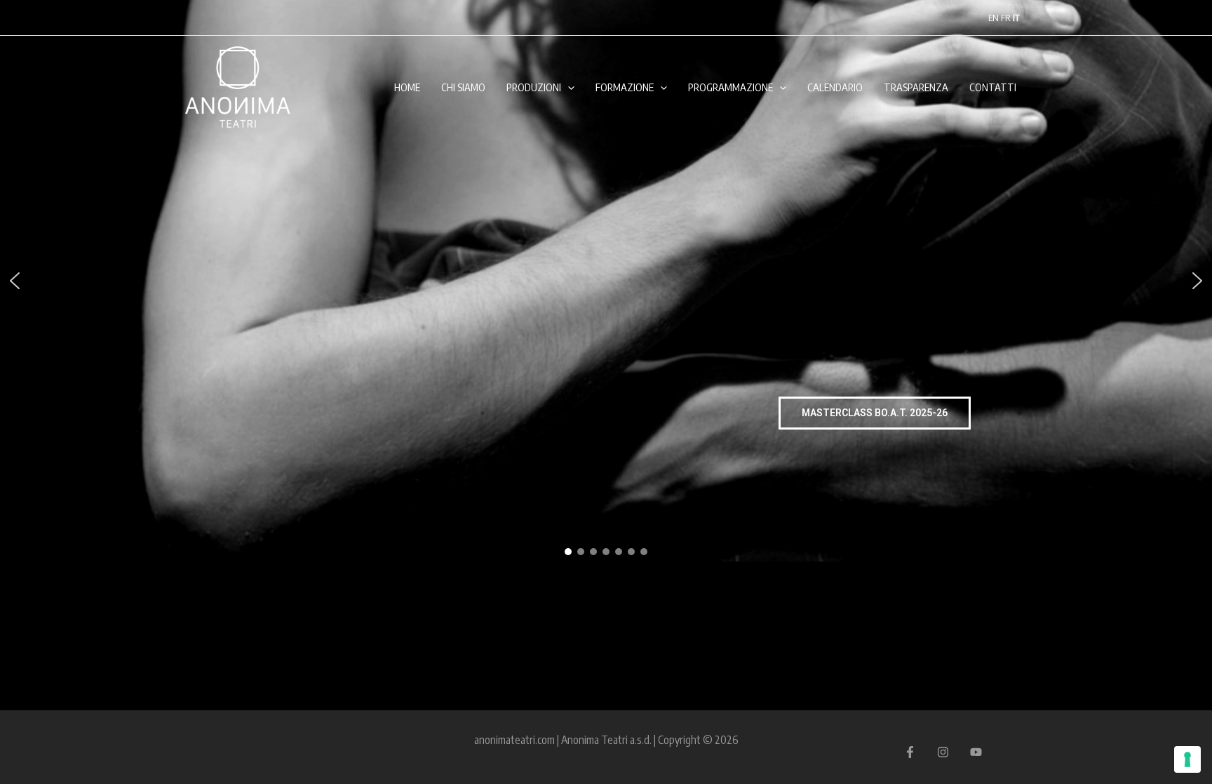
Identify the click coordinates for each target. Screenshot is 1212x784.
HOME (407, 87)
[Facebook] (910, 752)
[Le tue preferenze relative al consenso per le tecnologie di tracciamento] (1187, 759)
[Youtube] (976, 752)
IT (1016, 17)
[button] (15, 281)
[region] (606, 281)
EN (993, 17)
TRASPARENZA (916, 87)
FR (1006, 17)
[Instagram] (943, 752)
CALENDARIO (835, 87)
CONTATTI (992, 87)
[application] (567, 87)
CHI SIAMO (463, 87)
